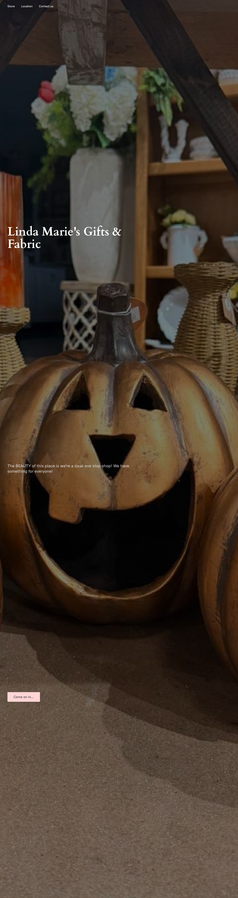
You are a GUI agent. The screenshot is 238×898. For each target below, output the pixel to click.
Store (11, 6)
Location (27, 6)
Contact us (46, 6)
